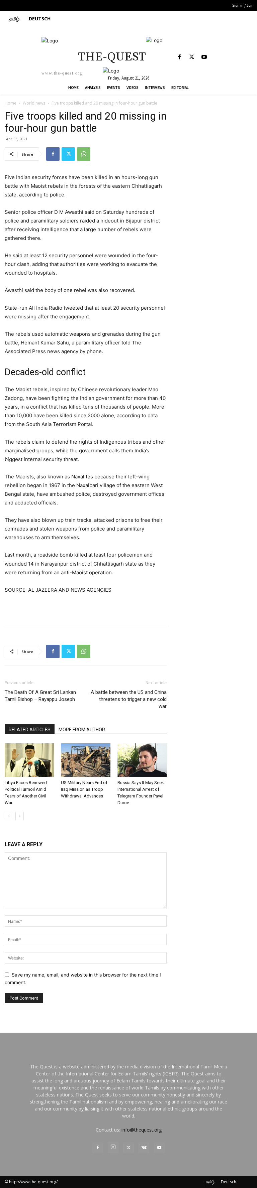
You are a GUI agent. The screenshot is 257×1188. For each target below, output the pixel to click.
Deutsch (228, 1182)
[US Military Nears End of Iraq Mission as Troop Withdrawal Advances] (85, 760)
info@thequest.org (141, 1130)
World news (34, 103)
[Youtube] (203, 57)
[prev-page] (9, 816)
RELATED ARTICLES (30, 729)
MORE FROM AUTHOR (82, 729)
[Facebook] (179, 57)
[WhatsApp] (83, 154)
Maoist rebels (31, 389)
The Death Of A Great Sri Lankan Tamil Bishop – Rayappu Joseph (40, 695)
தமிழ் (210, 1182)
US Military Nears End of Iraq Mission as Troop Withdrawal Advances (84, 789)
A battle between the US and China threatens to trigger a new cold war (129, 699)
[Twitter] (191, 57)
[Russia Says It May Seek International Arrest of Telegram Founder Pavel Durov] (142, 760)
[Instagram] (113, 1147)
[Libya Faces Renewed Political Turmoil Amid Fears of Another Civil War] (29, 760)
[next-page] (19, 816)
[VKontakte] (144, 1148)
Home (10, 103)
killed (66, 415)
